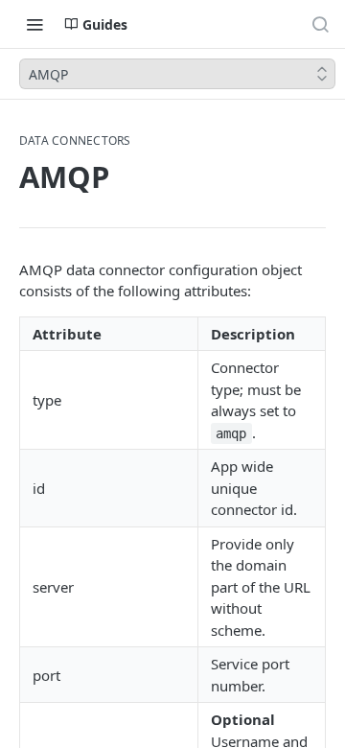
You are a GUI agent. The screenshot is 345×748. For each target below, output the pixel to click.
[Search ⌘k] (320, 24)
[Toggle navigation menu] (34, 24)
